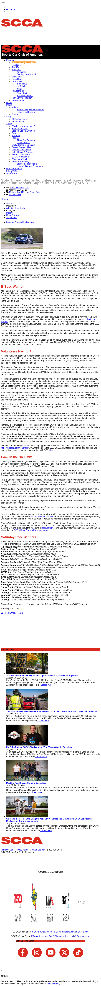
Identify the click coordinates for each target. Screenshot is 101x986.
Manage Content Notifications (20, 222)
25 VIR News (15, 194)
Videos (15, 107)
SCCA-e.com (82, 932)
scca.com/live (48, 528)
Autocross (16, 70)
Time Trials (17, 81)
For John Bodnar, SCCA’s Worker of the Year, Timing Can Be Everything (39, 747)
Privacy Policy (21, 850)
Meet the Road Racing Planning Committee (26, 783)
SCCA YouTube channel (42, 516)
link (52, 450)
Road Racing (18, 91)
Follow (5, 199)
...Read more (47, 685)
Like (7, 613)
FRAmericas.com (39, 936)
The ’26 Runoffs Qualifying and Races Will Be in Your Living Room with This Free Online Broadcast (51, 711)
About (9, 124)
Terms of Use (7, 850)
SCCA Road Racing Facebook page (31, 530)
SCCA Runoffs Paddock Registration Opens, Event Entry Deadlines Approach (42, 675)
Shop (8, 117)
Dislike (18, 613)
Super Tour (35, 192)
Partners (15, 138)
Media (9, 105)
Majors (12, 192)
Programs (10, 60)
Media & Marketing (20, 161)
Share (8, 227)
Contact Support (37, 850)
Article (9, 203)
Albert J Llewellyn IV (19, 187)
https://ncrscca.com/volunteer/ (15, 448)
